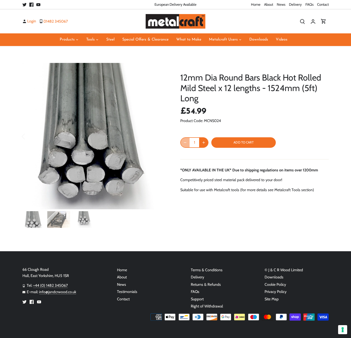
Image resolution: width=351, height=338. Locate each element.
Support (197, 299)
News (281, 4)
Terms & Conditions (207, 270)
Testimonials (127, 291)
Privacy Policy (276, 291)
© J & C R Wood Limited (284, 270)
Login (31, 21)
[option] (95, 136)
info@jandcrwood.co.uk (57, 292)
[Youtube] (38, 4)
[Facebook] (31, 4)
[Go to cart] (323, 21)
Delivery (295, 4)
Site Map (272, 299)
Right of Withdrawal (207, 306)
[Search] (302, 21)
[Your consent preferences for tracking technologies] (342, 329)
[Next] (162, 136)
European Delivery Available (175, 4)
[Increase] (203, 143)
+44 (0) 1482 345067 (50, 285)
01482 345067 (55, 21)
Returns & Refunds (206, 284)
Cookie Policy (275, 284)
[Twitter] (24, 4)
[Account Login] (313, 21)
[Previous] (30, 136)
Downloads (274, 277)
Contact (323, 4)
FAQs (309, 4)
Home (256, 4)
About (268, 4)
